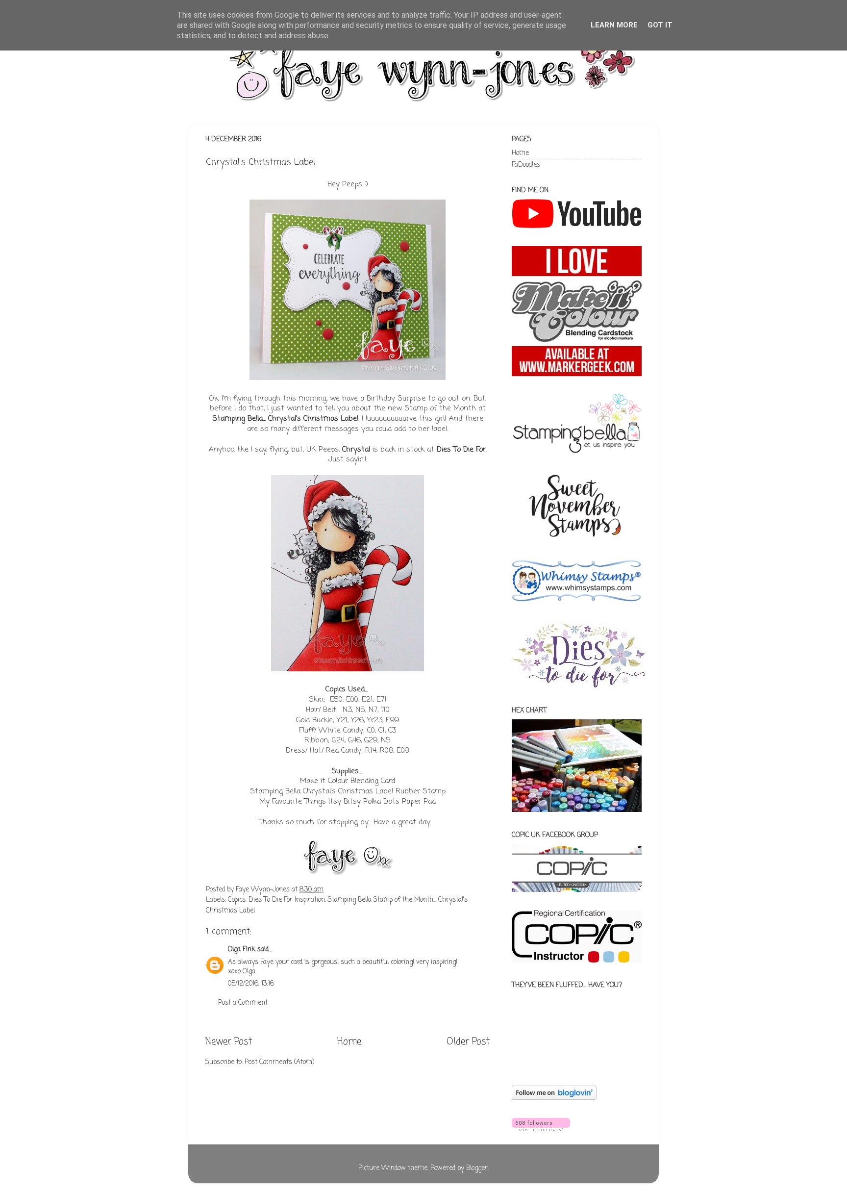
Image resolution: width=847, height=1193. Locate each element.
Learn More (614, 25)
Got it (660, 25)
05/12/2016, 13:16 (251, 984)
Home (349, 1042)
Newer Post (228, 1042)
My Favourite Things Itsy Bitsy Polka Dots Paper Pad (347, 801)
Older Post (468, 1042)
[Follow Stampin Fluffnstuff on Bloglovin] (554, 1098)
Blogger (477, 1168)
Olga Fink (241, 949)
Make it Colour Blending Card (347, 781)
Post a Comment (243, 1003)
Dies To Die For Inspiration (287, 900)
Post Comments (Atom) (279, 1062)
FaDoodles (526, 165)
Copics (237, 900)
